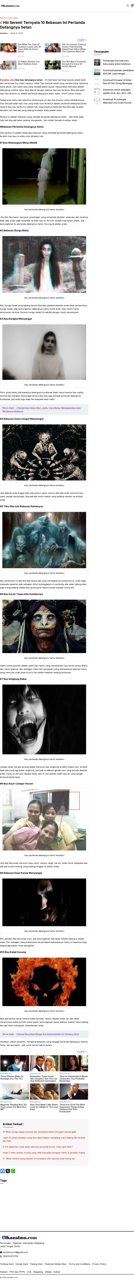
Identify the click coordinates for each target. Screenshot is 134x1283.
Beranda (3, 18)
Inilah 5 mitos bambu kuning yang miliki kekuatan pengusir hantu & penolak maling (44, 1152)
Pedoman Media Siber (56, 1264)
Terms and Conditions (79, 1264)
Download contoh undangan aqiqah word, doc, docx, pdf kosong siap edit (117, 93)
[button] (128, 5)
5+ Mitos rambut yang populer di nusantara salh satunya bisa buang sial (39, 1158)
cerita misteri (13, 18)
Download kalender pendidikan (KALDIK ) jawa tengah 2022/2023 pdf (118, 73)
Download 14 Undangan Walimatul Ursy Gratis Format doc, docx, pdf (117, 102)
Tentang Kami (7, 1264)
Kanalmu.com (7, 80)
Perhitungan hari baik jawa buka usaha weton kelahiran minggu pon (116, 64)
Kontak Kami (22, 1264)
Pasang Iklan (36, 1264)
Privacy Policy (99, 1264)
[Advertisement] (114, 33)
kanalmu (4, 33)
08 (4, 1256)
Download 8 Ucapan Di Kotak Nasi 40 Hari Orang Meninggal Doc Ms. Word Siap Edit (118, 83)
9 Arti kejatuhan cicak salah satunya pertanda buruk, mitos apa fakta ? (38, 1146)
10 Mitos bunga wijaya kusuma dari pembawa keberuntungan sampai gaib (39, 1132)
